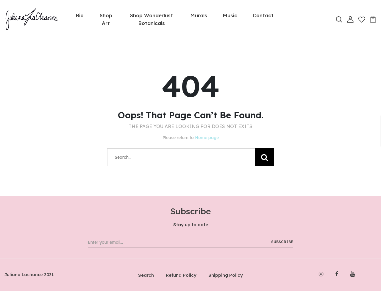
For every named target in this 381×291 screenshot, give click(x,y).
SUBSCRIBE (282, 242)
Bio (80, 15)
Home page (207, 137)
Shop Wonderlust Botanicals (151, 19)
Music (230, 15)
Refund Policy (181, 275)
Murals (198, 15)
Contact (263, 15)
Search (146, 275)
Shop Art (106, 19)
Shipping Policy (225, 275)
